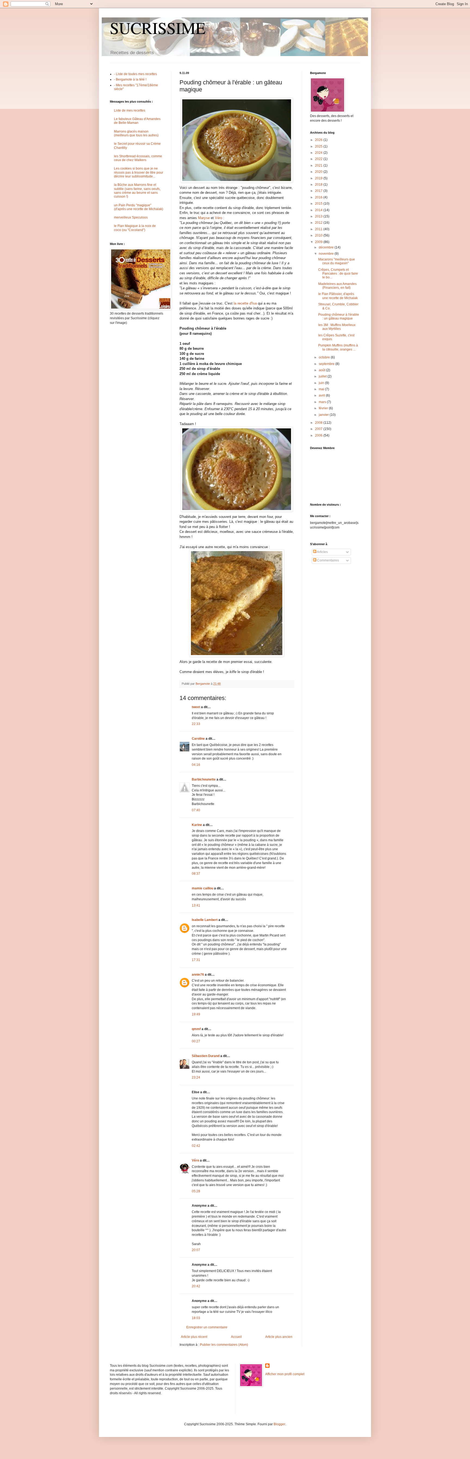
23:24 (196, 1077)
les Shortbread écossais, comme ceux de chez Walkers (138, 158)
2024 (319, 153)
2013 (319, 216)
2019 (319, 178)
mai (322, 389)
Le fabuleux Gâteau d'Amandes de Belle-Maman (137, 121)
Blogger (279, 1424)
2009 (319, 242)
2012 (319, 223)
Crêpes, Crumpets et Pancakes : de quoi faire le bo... (338, 273)
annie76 (198, 974)
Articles (322, 552)
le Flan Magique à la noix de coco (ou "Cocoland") (135, 228)
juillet (323, 376)
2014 (319, 210)
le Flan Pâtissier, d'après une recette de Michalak (338, 296)
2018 (319, 184)
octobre (325, 357)
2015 (319, 203)
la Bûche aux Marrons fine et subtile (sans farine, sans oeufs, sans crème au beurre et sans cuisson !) (137, 190)
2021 (319, 165)
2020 (319, 172)
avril (322, 395)
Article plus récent (194, 1337)
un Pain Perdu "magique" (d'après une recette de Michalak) (138, 207)
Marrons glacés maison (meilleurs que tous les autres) (136, 133)
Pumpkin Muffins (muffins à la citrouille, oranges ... (338, 347)
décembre (327, 247)
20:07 (196, 1250)
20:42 (196, 1286)
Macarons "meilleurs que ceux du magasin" (336, 261)
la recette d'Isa (245, 303)
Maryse (204, 218)
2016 (319, 197)
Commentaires (327, 560)
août (322, 370)
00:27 (196, 1041)
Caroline (198, 739)
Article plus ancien (278, 1337)
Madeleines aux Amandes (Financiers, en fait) (337, 286)
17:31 (196, 960)
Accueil (236, 1337)
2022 (319, 159)
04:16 (196, 765)
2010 (319, 235)
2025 (319, 146)
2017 (319, 191)
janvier (324, 415)
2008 (319, 423)
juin (322, 383)
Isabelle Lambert (205, 920)
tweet (196, 707)
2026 (319, 140)
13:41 (196, 905)
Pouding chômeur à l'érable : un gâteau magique (338, 316)
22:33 (196, 724)
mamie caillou (202, 888)
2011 (319, 229)
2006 (319, 435)
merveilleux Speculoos (131, 217)
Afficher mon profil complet (284, 1374)
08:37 (196, 874)
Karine (197, 825)
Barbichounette (204, 779)
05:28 (196, 1191)
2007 (319, 429)
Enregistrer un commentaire (206, 1327)
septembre (327, 364)
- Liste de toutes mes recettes (135, 74)
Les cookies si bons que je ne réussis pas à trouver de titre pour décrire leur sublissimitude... (138, 172)
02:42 (196, 1146)
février (324, 408)
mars (323, 402)
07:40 (196, 810)
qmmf (196, 1029)
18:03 (196, 1318)
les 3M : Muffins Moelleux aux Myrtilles (336, 327)
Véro (218, 218)
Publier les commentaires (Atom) (224, 1345)
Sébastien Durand (205, 1056)
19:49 (196, 1014)
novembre (327, 254)
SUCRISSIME (158, 28)
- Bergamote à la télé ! (130, 79)
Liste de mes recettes (129, 110)
